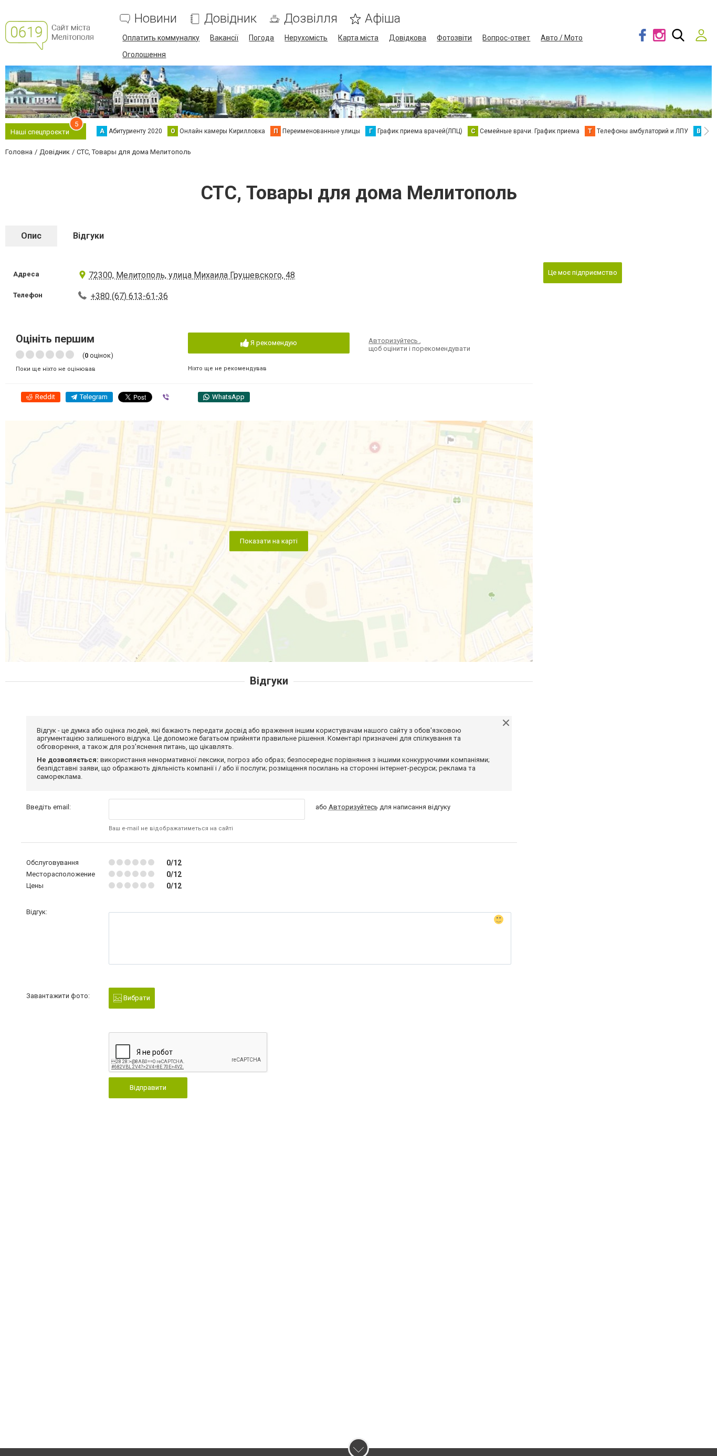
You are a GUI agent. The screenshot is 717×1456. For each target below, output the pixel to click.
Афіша (382, 19)
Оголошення (144, 54)
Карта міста (358, 38)
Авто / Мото (562, 38)
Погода (261, 38)
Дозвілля (311, 19)
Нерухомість (306, 38)
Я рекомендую (273, 343)
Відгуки (88, 236)
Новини (155, 19)
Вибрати (136, 998)
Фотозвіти (454, 38)
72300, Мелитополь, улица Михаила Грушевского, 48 (192, 275)
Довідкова (407, 38)
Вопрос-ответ (506, 38)
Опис (31, 236)
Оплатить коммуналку (160, 38)
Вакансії (224, 38)
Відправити (148, 1087)
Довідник (230, 19)
